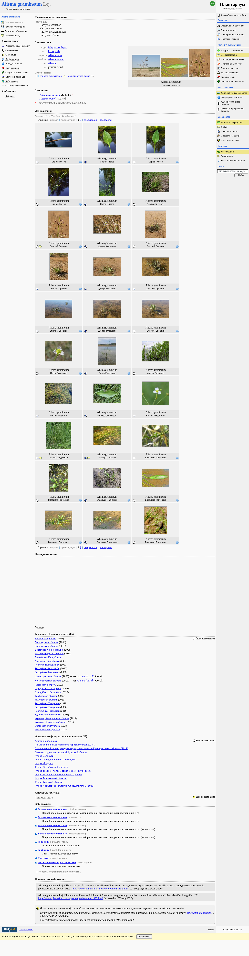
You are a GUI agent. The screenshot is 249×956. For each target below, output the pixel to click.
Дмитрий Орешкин (59, 246)
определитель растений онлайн (232, 6)
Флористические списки (16, 72)
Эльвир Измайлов (107, 458)
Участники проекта (230, 140)
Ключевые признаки (15, 77)
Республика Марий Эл (47, 664)
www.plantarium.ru (232, 929)
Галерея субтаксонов (15, 27)
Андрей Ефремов (155, 373)
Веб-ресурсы (11, 81)
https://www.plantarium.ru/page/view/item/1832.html (100, 888)
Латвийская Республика (48, 657)
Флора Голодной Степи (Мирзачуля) (55, 759)
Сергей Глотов (59, 162)
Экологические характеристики (57, 862)
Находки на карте (13, 63)
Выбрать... (10, 96)
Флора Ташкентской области (51, 778)
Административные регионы (230, 103)
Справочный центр (230, 136)
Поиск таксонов (228, 30)
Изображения (12, 59)
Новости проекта (229, 131)
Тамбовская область (46, 696)
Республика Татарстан (47, 703)
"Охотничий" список (46, 741)
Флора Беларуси (44, 755)
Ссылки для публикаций (16, 86)
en (212, 4)
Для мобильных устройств (233, 15)
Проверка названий (230, 39)
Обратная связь (26, 930)
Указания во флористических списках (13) (61, 736)
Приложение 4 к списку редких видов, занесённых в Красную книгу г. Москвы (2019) (81, 748)
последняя (106, 120)
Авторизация (227, 152)
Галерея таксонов (229, 68)
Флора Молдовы (44, 763)
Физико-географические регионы (232, 109)
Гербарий (43, 841)
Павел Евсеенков (58, 373)
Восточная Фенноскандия (49, 649)
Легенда (39, 627)
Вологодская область (46, 642)
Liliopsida (54, 51)
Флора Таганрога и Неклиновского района (58, 774)
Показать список (44, 797)
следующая (90, 120)
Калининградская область (49, 653)
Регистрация (227, 156)
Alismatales (55, 55)
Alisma (52, 63)
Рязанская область (45, 684)
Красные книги (12, 68)
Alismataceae (56, 59)
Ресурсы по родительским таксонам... (60, 872)
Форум (224, 127)
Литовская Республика (47, 661)
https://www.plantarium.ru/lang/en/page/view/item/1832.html (70, 898)
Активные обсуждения (232, 122)
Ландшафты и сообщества (234, 93)
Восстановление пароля (233, 160)
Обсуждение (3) (12, 35)
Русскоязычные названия (17, 46)
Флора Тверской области (49, 782)
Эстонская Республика (47, 725)
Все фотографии (229, 55)
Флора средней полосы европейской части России (63, 770)
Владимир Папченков (155, 458)
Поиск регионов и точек (232, 34)
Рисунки (43, 858)
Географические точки (232, 97)
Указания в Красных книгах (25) (54, 634)
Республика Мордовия (47, 672)
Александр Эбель (155, 204)
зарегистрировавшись (199, 912)
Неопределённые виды (232, 59)
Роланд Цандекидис (107, 415)
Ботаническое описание (52, 809)
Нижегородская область (48, 676)
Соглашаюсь (144, 936)
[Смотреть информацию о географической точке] (80, 162)
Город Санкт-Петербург (48, 688)
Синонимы (10, 55)
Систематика (11, 50)
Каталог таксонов (229, 72)
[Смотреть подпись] (37, 162)
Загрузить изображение (232, 50)
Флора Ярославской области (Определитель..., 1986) (64, 785)
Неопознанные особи (231, 64)
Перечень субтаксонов (16, 31)
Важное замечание (205, 638)
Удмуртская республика (48, 714)
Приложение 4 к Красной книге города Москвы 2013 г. (65, 744)
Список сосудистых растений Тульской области (61, 752)
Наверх (211, 930)
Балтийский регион (45, 638)
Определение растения (232, 26)
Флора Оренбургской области (51, 767)
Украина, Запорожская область (52, 718)
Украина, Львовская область (50, 722)
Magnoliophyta (57, 47)
